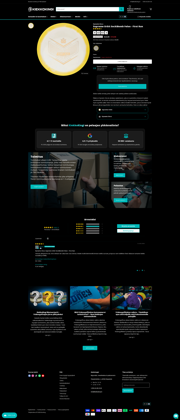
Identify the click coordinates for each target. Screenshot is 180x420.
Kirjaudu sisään (145, 17)
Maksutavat (63, 388)
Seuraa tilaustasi (64, 399)
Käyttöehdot (31, 410)
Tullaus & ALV (64, 396)
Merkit (77, 17)
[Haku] (121, 9)
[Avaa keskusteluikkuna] (175, 416)
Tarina (61, 380)
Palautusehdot (51, 410)
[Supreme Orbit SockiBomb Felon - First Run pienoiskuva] (31, 26)
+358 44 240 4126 (147, 1)
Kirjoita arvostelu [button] (128, 226)
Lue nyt (47, 335)
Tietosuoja (63, 393)
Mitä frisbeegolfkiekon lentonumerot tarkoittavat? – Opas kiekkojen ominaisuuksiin (90, 314)
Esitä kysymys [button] (128, 231)
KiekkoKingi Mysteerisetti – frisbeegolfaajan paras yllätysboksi (48, 313)
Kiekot (53, 17)
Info (85, 17)
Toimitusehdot (41, 410)
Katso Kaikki (90, 348)
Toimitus (62, 386)
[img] (39, 244)
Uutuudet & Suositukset (37, 17)
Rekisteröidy (128, 390)
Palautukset (63, 391)
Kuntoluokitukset (65, 383)
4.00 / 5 (56, 227)
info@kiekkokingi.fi (135, 1)
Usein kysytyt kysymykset (67, 375)
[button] (97, 29)
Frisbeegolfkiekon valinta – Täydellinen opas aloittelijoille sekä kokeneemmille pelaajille (132, 314)
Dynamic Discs (98, 24)
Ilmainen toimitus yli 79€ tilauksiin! (37, 1)
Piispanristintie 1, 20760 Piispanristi (101, 379)
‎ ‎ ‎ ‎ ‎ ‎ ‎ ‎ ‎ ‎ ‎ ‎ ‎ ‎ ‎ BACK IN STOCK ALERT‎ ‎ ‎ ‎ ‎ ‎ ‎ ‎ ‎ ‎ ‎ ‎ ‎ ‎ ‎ (122, 86)
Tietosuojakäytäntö (63, 410)
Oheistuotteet (65, 17)
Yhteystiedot (63, 378)
